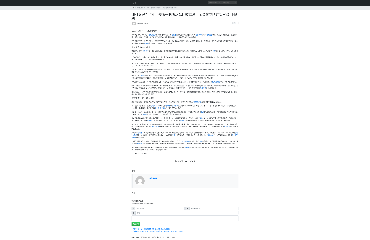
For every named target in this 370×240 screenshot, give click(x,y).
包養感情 (227, 127)
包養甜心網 (152, 35)
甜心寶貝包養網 (160, 108)
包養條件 (145, 51)
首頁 (134, 3)
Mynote (172, 237)
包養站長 (154, 106)
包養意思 (209, 35)
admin (139, 23)
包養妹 (173, 35)
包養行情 (203, 88)
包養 (213, 51)
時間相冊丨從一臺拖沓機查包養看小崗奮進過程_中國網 (151, 229)
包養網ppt (150, 120)
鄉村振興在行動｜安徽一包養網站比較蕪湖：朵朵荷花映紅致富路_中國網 (158, 231)
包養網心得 (197, 102)
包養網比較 (216, 82)
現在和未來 (144, 237)
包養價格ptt (186, 141)
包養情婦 (199, 35)
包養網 (146, 43)
